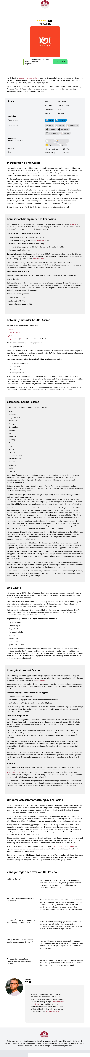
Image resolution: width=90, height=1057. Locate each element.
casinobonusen (38, 259)
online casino (41, 680)
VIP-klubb (70, 846)
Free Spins (40, 241)
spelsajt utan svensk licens (29, 78)
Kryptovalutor (14, 339)
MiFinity (11, 329)
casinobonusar (58, 846)
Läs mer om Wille (52, 1011)
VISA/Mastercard (15, 332)
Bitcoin (22, 339)
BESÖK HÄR (60, 62)
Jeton (10, 336)
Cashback (72, 224)
